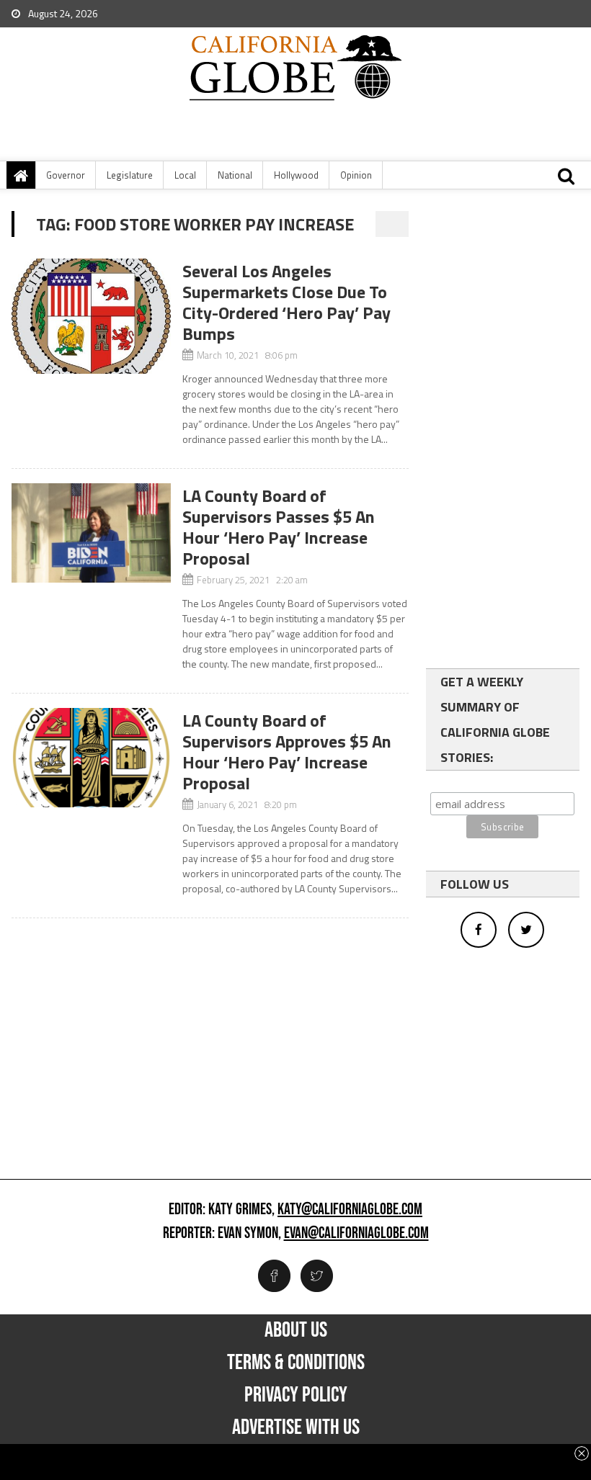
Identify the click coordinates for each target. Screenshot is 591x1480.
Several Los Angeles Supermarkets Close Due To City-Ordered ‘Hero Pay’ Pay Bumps (286, 302)
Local (185, 175)
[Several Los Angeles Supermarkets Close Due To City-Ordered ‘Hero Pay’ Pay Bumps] (91, 316)
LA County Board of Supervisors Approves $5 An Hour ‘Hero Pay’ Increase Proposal (286, 751)
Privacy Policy (295, 1395)
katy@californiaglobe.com (349, 1210)
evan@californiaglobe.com (356, 1233)
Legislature (130, 175)
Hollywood (296, 175)
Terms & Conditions (296, 1363)
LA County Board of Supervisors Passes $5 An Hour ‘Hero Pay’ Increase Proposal (278, 527)
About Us (296, 1330)
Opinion (356, 175)
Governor (65, 175)
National (235, 175)
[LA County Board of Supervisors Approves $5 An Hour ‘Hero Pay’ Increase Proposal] (91, 757)
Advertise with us (296, 1427)
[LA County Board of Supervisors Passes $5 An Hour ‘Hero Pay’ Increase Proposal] (91, 533)
